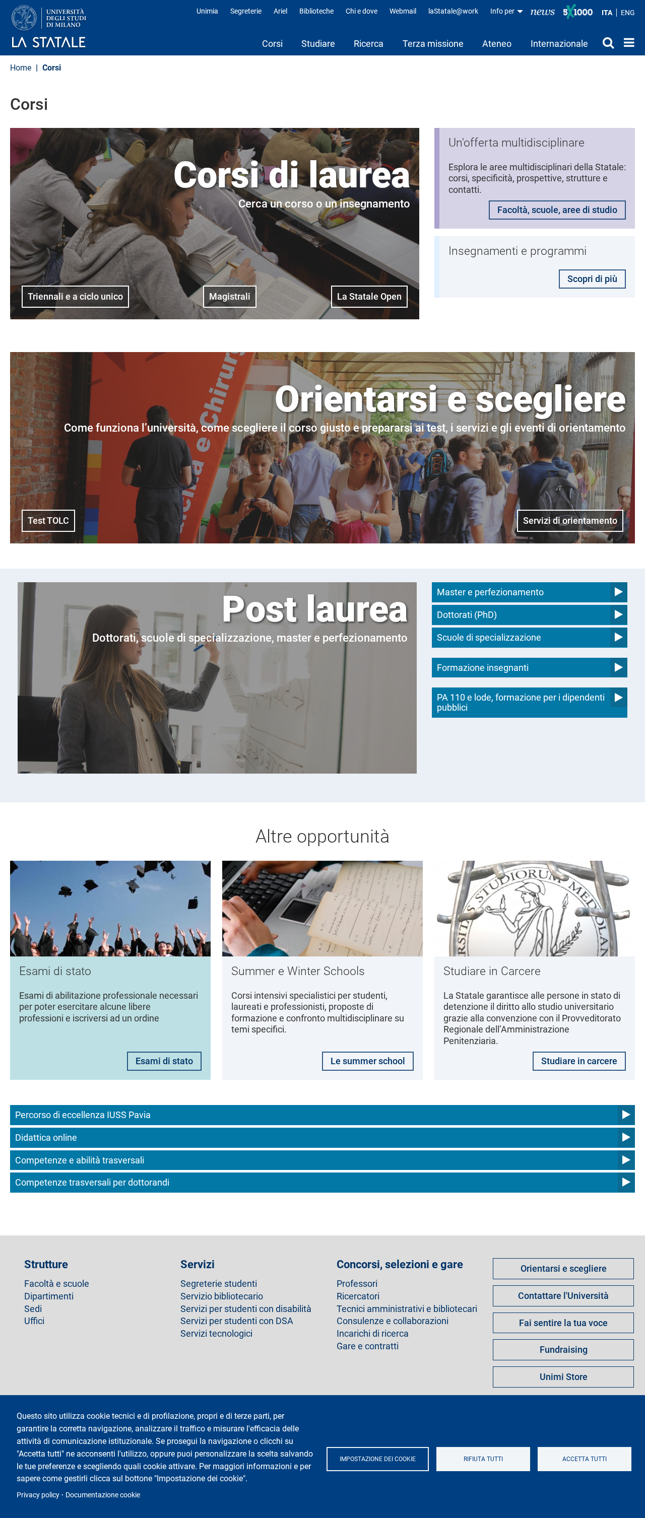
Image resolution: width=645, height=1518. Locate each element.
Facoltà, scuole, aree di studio (557, 209)
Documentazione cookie (103, 1495)
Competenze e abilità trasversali (79, 1160)
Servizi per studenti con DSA (236, 1321)
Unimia (207, 11)
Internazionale (559, 43)
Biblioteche (316, 11)
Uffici (34, 1321)
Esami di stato (164, 1061)
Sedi (33, 1309)
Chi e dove (361, 11)
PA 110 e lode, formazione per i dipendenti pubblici (521, 702)
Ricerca (368, 43)
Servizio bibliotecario (221, 1296)
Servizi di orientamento (570, 520)
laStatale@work (453, 11)
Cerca (605, 42)
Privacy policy (38, 1495)
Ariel (280, 11)
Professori (357, 1284)
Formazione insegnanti (483, 667)
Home (626, 42)
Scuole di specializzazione (489, 637)
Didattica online (46, 1137)
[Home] (58, 27)
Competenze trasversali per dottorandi (92, 1182)
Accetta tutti (584, 1459)
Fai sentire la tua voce (563, 1323)
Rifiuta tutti (483, 1459)
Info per (503, 11)
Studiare (318, 43)
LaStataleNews (542, 11)
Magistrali (229, 296)
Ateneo (496, 43)
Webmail (403, 11)
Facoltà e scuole (56, 1284)
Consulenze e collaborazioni (392, 1321)
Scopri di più (592, 278)
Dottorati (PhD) (467, 614)
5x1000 (578, 11)
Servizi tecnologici (216, 1334)
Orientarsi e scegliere (564, 1268)
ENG (628, 13)
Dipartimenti (49, 1296)
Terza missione (433, 43)
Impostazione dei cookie (378, 1459)
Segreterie (246, 11)
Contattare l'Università (563, 1295)
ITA (607, 13)
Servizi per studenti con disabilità (245, 1309)
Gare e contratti (368, 1346)
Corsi (272, 43)
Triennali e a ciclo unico (75, 296)
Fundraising (564, 1349)
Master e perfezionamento (490, 592)
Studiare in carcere (579, 1061)
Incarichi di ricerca (373, 1334)
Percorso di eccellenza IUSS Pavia (83, 1115)
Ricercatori (358, 1296)
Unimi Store (564, 1376)
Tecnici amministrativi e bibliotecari (407, 1309)
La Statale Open (369, 296)
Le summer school (368, 1061)
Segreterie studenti (218, 1284)
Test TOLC (48, 520)
